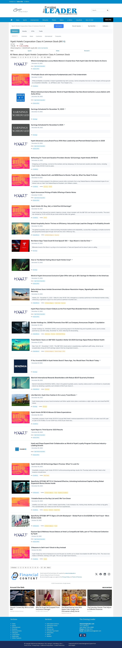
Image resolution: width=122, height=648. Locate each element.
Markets (15, 31)
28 (44, 57)
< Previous (13, 57)
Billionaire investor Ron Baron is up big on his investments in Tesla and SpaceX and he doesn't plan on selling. (65, 247)
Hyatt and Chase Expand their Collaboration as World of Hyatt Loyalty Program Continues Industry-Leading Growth (69, 444)
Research (86, 51)
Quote (30, 51)
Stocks (24, 31)
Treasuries (58, 36)
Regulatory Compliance (63, 492)
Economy (46, 186)
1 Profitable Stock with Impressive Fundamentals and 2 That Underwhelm (59, 75)
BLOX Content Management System (84, 643)
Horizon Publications (38, 643)
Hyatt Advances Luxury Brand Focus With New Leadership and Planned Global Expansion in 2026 (68, 141)
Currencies (39, 36)
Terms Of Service (77, 577)
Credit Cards (57, 302)
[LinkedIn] (105, 576)
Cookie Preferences (59, 645)
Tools (41, 31)
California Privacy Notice (47, 645)
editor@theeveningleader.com (92, 631)
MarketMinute (36, 235)
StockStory (35, 86)
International (48, 36)
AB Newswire (36, 492)
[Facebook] (100, 576)
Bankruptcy (47, 333)
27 (41, 57)
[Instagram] (109, 576)
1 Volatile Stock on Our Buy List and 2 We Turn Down (51, 498)
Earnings (45, 406)
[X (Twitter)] (96, 576)
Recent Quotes (76, 26)
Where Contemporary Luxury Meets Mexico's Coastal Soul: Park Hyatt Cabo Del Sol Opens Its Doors (69, 61)
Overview (24, 36)
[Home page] (60, 10)
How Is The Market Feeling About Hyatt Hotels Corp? (52, 260)
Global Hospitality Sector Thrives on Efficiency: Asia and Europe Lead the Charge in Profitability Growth (70, 223)
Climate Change (58, 351)
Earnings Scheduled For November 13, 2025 (48, 109)
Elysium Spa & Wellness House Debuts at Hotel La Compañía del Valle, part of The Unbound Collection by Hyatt (70, 533)
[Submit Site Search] (107, 10)
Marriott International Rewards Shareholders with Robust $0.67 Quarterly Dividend (62, 378)
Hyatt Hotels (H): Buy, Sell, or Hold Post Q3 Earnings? (51, 206)
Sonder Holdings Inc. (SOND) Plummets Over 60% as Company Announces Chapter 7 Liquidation (67, 322)
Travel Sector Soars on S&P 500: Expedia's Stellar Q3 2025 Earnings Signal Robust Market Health (67, 340)
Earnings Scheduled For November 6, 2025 (48, 125)
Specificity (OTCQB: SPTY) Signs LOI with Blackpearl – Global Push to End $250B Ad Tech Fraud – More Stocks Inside (70, 517)
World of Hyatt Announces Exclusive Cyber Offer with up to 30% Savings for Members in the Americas (70, 276)
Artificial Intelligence (49, 235)
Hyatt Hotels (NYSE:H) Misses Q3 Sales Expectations (51, 412)
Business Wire (36, 68)
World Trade (46, 475)
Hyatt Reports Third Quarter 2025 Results (47, 430)
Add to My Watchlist (43, 48)
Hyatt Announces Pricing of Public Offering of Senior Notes (53, 192)
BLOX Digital (72, 645)
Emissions (51, 509)
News (31, 36)
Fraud (56, 492)
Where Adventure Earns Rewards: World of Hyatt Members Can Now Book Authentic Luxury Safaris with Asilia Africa (70, 93)
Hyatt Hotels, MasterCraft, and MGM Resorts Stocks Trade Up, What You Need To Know (64, 175)
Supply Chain (57, 509)
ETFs (32, 31)
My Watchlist (91, 26)
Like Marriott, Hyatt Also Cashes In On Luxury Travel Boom (54, 395)
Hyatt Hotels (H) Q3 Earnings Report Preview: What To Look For (55, 464)
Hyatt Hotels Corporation (39, 66)
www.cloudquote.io (70, 573)
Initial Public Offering (60, 333)
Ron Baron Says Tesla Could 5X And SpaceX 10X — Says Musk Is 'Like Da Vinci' (61, 241)
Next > (48, 57)
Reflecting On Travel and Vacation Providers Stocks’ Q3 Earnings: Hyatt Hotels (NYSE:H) (64, 158)
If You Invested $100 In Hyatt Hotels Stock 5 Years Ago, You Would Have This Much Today (66, 360)
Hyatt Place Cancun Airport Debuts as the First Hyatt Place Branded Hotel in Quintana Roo (65, 309)
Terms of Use (27, 645)
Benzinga (35, 119)
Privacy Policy (66, 577)
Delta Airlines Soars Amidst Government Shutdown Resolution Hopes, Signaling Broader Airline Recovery (67, 290)
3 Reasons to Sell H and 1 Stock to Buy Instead (48, 547)
